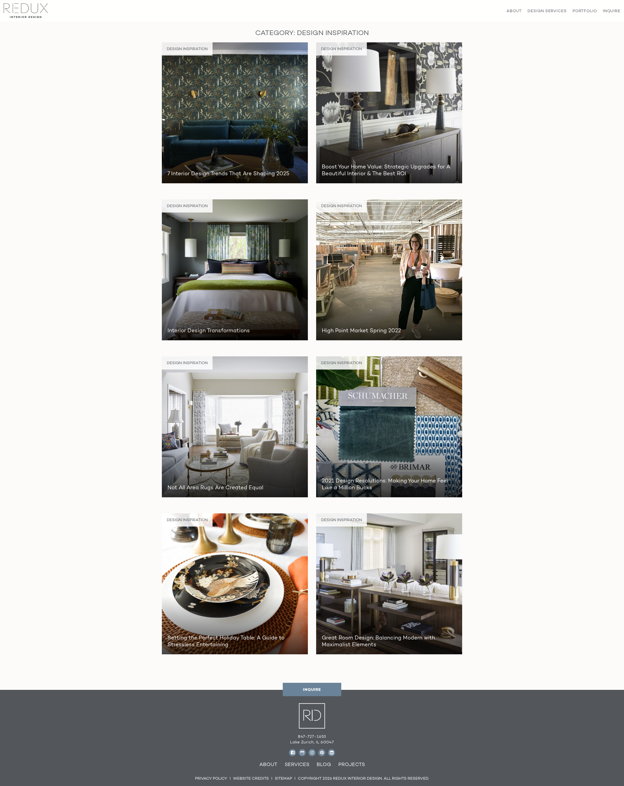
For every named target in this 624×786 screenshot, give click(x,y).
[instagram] (312, 752)
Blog (324, 764)
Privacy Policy (211, 778)
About (268, 764)
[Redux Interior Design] (26, 10)
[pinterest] (321, 752)
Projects (351, 764)
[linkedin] (331, 752)
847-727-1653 (312, 736)
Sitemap (283, 778)
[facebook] (292, 752)
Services (297, 764)
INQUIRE (312, 689)
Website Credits (251, 778)
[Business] (302, 752)
